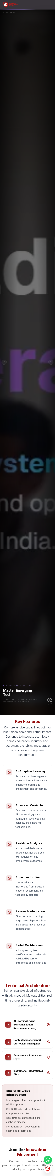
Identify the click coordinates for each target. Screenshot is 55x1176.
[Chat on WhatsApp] (48, 1160)
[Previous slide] (4, 362)
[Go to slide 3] (33, 710)
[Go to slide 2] (27, 710)
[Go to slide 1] (21, 710)
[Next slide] (50, 362)
